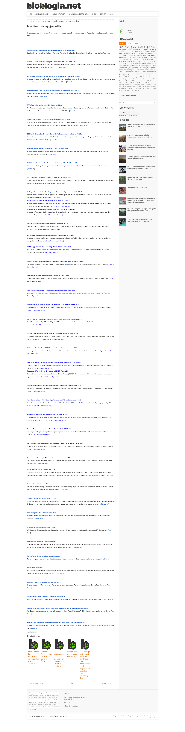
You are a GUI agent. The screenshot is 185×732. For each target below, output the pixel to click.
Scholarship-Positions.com (50, 33)
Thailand (121, 75)
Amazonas (140, 69)
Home (30, 21)
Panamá (136, 59)
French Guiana (125, 83)
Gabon (138, 65)
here (75, 33)
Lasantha (140, 716)
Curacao (154, 86)
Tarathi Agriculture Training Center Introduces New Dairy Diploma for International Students (57, 608)
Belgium (129, 61)
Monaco (123, 90)
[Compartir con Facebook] (36, 632)
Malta (154, 88)
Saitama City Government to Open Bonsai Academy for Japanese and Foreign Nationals (56, 622)
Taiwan (140, 86)
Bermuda (144, 81)
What (136, 43)
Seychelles (135, 67)
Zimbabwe (135, 90)
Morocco (142, 83)
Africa (150, 55)
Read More (106, 53)
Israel (154, 65)
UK (147, 47)
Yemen (128, 90)
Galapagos (146, 65)
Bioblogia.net (48, 716)
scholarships (39, 21)
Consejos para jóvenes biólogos (78, 14)
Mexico (133, 63)
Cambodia (153, 81)
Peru (145, 61)
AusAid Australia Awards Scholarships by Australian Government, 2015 (51, 50)
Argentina (150, 69)
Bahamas (136, 81)
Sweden (138, 51)
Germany (123, 49)
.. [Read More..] (105, 559)
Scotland (153, 61)
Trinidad (153, 71)
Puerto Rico (149, 73)
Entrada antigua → (108, 683)
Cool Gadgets (152, 717)
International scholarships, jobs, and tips (44, 26)
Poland (121, 61)
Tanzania (145, 71)
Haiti (135, 88)
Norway (122, 57)
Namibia (132, 69)
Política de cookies (70, 703)
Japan (131, 65)
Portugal (121, 53)
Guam (135, 83)
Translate (134, 115)
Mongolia (136, 84)
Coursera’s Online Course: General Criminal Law (43, 582)
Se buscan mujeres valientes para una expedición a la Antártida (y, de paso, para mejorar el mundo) (141, 200)
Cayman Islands (148, 79)
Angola (120, 84)
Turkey (128, 81)
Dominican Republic (134, 77)
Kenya (124, 65)
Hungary (128, 71)
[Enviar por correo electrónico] (29, 632)
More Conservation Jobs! (129, 95)
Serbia (149, 84)
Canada (126, 51)
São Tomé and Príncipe (130, 86)
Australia (152, 49)
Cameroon (136, 79)
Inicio (30, 14)
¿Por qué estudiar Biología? (137, 187)
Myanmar (151, 83)
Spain (134, 47)
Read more (109, 475)
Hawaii (142, 63)
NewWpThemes (123, 716)
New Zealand (147, 59)
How (129, 43)
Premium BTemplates (150, 716)
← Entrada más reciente (36, 683)
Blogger (68, 716)
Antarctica (152, 63)
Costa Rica (140, 53)
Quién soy (93, 14)
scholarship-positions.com (35, 472)
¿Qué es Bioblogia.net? (42, 14)
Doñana (136, 75)
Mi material (103, 14)
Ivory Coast (142, 88)
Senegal (125, 67)
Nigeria (143, 84)
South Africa (152, 53)
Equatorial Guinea (148, 77)
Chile (144, 67)
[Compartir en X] (34, 632)
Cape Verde (147, 86)
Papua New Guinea (148, 75)
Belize (129, 75)
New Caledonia (138, 73)
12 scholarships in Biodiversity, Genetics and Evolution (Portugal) (59, 659)
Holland (121, 81)
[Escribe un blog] (32, 632)
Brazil (138, 61)
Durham (123, 88)
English (112, 14)
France (149, 51)
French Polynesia (124, 79)
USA (121, 47)
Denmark (153, 57)
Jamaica (149, 88)
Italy (130, 57)
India (151, 67)
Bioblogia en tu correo (58, 14)
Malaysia (137, 71)
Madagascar (123, 69)
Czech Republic (137, 55)
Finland (125, 55)
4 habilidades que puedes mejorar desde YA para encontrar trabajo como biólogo (141, 147)
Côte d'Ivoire (128, 84)
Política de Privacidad (71, 706)
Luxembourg (126, 73)
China (124, 63)
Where (122, 43)
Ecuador (126, 59)
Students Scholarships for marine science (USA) (46, 656)
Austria (130, 53)
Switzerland (138, 49)
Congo (121, 71)
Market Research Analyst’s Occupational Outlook (43, 556)
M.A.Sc (67, 264)
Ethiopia (130, 88)
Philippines (122, 77)
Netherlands (141, 57)
